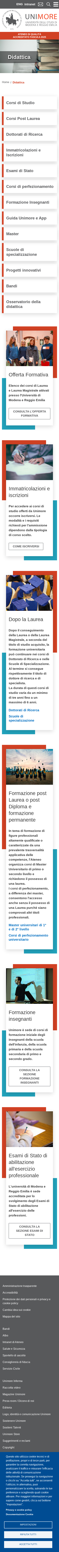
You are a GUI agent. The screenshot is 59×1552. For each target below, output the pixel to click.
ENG (19, 4)
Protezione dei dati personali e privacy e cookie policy (26, 1301)
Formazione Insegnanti (27, 202)
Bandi (11, 286)
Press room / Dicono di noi (18, 1401)
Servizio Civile (11, 1368)
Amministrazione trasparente (20, 1286)
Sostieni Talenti (12, 1427)
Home (5, 82)
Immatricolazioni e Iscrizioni (23, 152)
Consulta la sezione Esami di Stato (29, 1231)
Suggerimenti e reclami (16, 1440)
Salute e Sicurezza (14, 1348)
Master (12, 234)
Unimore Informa (12, 1381)
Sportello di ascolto (14, 1355)
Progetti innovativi (23, 270)
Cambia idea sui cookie (17, 1309)
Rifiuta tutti (28, 1534)
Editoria (7, 1407)
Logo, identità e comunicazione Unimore (27, 1414)
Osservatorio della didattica (23, 304)
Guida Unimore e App (26, 218)
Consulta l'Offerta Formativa (29, 413)
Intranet (29, 4)
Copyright (8, 1447)
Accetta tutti (28, 1544)
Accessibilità (10, 1292)
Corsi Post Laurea (23, 118)
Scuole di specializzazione (21, 252)
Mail (40, 4)
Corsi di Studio (20, 102)
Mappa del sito (11, 1316)
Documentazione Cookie (19, 1514)
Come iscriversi (26, 546)
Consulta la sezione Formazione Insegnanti (29, 1076)
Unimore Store (11, 1434)
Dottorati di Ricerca (24, 134)
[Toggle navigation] (56, 4)
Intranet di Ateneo (13, 1342)
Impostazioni (28, 1524)
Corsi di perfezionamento (30, 186)
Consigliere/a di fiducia (16, 1362)
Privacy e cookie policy (19, 1510)
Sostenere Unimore (14, 1420)
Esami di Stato (19, 170)
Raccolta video (11, 1387)
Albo (5, 1335)
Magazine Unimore (14, 1394)
